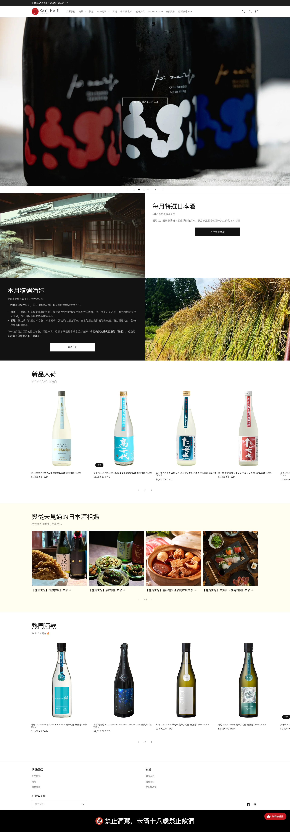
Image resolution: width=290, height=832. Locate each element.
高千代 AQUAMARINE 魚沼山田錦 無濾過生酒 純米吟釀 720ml (122, 472)
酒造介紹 (72, 347)
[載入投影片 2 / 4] (139, 189)
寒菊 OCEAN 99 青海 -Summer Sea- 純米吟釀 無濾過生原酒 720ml (59, 725)
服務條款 (150, 781)
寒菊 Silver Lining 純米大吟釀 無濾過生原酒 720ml (242, 724)
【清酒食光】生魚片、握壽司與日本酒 (226, 590)
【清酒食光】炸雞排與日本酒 (50, 590)
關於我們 (150, 776)
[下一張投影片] (155, 189)
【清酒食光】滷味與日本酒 (105, 590)
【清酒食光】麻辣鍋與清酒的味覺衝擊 (169, 590)
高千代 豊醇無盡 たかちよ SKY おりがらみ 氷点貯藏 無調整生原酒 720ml (186, 474)
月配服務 (36, 776)
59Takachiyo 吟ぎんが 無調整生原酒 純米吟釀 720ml (56, 472)
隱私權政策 (151, 787)
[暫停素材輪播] (163, 189)
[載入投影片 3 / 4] (143, 189)
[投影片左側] (138, 490)
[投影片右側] (151, 490)
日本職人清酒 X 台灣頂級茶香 (145, 101)
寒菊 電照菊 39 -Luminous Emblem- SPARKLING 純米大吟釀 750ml (122, 725)
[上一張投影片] (127, 189)
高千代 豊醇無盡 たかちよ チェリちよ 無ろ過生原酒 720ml (245, 472)
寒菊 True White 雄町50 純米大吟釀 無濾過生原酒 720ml (182, 724)
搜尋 (34, 781)
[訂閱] (82, 804)
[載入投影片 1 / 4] (134, 189)
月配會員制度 (217, 231)
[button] (82, 11)
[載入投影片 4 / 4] (148, 189)
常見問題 (36, 787)
